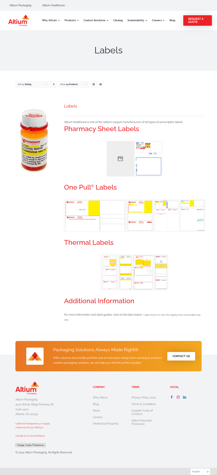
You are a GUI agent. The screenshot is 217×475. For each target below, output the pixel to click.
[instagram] (178, 397)
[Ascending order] (53, 84)
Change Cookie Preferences (30, 445)
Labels (70, 106)
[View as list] (100, 84)
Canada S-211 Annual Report (30, 436)
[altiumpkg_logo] (18, 16)
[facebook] (171, 397)
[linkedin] (184, 397)
